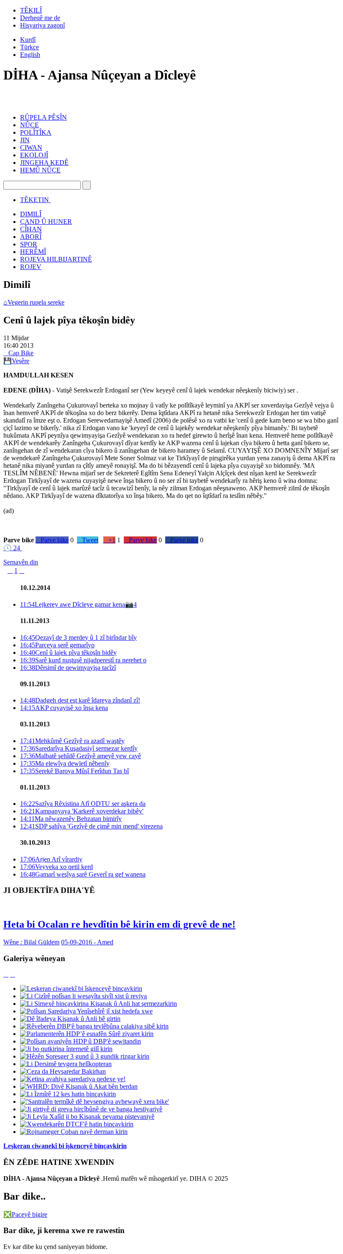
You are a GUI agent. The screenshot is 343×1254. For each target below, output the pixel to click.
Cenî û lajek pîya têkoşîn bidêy (68, 652)
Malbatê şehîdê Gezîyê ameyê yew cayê (80, 755)
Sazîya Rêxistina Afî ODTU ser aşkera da (83, 803)
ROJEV (30, 266)
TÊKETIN (34, 199)
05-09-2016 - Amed (87, 942)
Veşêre (16, 360)
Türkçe (29, 47)
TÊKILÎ (31, 10)
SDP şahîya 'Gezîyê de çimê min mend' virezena (91, 826)
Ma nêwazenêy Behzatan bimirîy (71, 818)
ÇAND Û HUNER (46, 221)
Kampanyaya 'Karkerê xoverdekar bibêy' (81, 811)
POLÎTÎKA (35, 132)
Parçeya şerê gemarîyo (57, 645)
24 (11, 547)
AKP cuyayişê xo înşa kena (64, 707)
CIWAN (31, 147)
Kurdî (28, 39)
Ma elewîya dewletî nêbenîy (65, 763)
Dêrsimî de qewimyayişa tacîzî (68, 667)
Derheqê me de (40, 17)
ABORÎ (30, 236)
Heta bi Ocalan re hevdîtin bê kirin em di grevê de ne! (119, 924)
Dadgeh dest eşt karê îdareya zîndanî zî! (80, 700)
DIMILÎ (30, 214)
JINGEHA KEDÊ (44, 162)
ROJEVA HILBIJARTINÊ (56, 259)
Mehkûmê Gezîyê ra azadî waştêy (72, 740)
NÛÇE (29, 124)
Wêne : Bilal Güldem (31, 942)
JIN (25, 140)
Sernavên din (20, 562)
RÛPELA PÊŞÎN (43, 117)
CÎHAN (31, 229)
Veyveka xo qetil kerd (56, 866)
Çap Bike (18, 352)
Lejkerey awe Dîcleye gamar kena (72, 604)
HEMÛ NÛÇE (40, 170)
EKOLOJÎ (34, 155)
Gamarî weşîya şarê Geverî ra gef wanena (83, 874)
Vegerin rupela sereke (33, 302)
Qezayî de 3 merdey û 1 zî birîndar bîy (78, 637)
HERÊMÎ (33, 251)
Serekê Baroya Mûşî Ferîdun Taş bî (74, 770)
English (30, 54)
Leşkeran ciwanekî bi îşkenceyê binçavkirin (65, 1145)
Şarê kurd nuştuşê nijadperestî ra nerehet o (83, 660)
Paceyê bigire (25, 1214)
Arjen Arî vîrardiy (51, 859)
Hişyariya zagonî (42, 25)
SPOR (28, 244)
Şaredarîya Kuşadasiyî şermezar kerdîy (79, 748)
